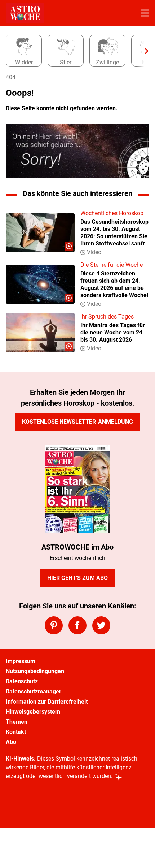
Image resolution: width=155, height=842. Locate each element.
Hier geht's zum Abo (77, 577)
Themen (16, 721)
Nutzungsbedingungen (35, 671)
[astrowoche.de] (25, 13)
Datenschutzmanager (33, 691)
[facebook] (77, 625)
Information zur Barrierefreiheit (47, 701)
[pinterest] (54, 625)
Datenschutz (22, 681)
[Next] (142, 51)
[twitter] (101, 625)
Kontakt (16, 731)
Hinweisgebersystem (33, 711)
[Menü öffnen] (145, 13)
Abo (11, 742)
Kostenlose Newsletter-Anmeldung (77, 421)
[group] (74, 51)
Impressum (20, 661)
